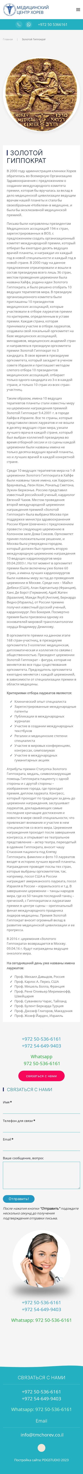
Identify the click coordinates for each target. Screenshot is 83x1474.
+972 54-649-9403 (41, 1046)
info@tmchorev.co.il (42, 1435)
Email (8, 1139)
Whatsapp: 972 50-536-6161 (41, 1320)
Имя (7, 1102)
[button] (78, 9)
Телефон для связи (19, 1121)
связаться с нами (41, 1076)
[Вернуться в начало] (26, 9)
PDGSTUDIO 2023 (55, 1460)
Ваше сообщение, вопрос (23, 1158)
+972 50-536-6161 (41, 1039)
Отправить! (19, 1199)
